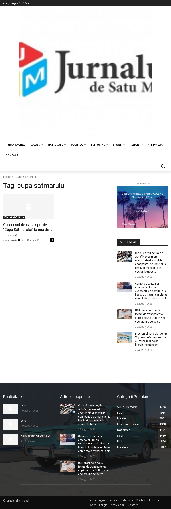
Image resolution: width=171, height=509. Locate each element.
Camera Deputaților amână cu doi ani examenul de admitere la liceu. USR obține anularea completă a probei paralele (151, 291)
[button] (162, 166)
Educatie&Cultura (14, 217)
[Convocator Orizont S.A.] (10, 439)
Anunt (24, 405)
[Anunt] (10, 409)
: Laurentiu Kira (13, 240)
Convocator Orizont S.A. (36, 435)
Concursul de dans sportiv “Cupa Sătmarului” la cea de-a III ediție (27, 229)
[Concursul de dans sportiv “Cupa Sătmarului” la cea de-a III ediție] (28, 206)
